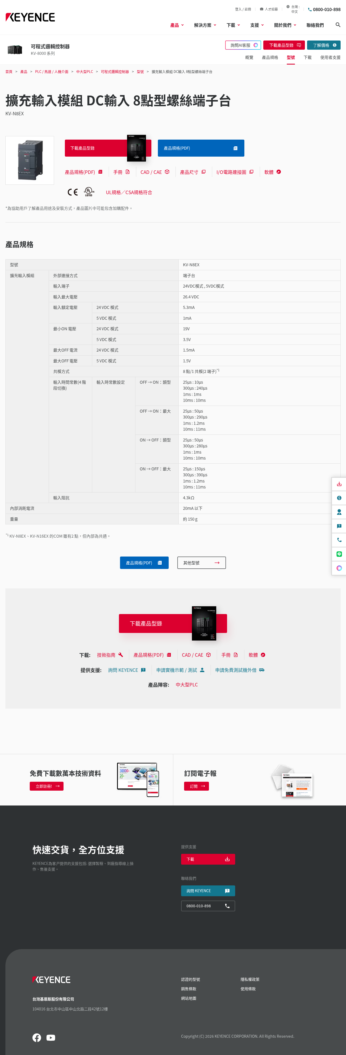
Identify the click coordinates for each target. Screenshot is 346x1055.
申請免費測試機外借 (236, 669)
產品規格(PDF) (80, 171)
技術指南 (106, 654)
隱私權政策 (250, 979)
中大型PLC (187, 684)
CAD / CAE (151, 171)
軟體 (269, 171)
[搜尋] (338, 24)
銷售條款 (188, 988)
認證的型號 (190, 979)
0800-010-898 (327, 9)
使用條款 (248, 988)
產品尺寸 (189, 171)
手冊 (117, 171)
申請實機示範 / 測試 (176, 669)
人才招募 (271, 9)
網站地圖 (188, 998)
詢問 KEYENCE (123, 669)
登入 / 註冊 (243, 9)
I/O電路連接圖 (231, 171)
